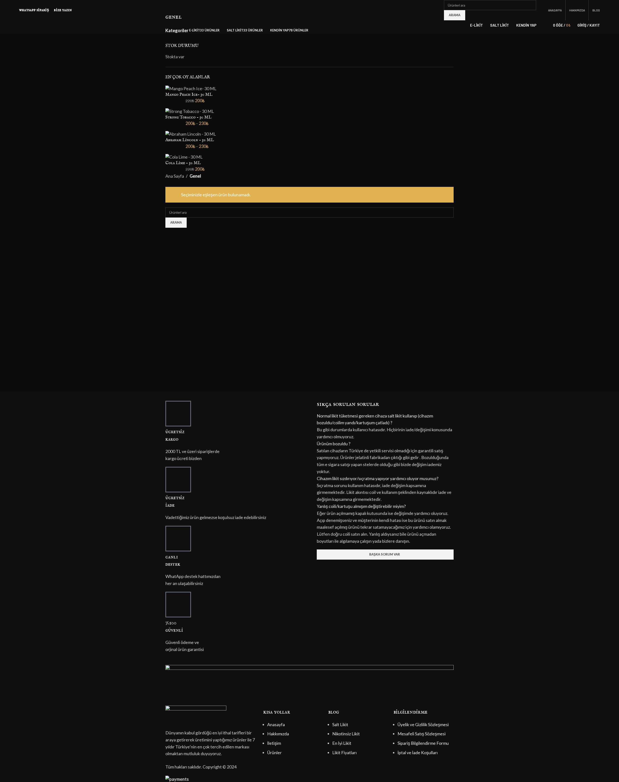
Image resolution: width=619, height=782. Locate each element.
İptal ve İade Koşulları (418, 752)
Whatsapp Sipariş (34, 10)
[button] (385, 419)
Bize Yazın (63, 10)
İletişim (274, 743)
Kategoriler (176, 30)
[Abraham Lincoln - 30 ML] (190, 133)
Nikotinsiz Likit (346, 733)
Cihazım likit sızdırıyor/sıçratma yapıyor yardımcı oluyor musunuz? (377, 478)
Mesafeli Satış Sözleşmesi (422, 733)
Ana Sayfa (174, 176)
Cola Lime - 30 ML (183, 163)
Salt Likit (340, 724)
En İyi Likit (341, 743)
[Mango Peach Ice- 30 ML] (190, 88)
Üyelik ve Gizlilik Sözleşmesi (423, 724)
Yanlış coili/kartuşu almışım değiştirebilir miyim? (361, 506)
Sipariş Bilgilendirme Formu (423, 743)
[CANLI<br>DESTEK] (178, 538)
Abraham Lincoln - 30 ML (189, 140)
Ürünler (274, 752)
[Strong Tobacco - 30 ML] (189, 110)
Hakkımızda (278, 733)
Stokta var (174, 56)
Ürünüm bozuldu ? (333, 443)
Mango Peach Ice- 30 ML (188, 94)
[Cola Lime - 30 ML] (184, 156)
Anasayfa (276, 724)
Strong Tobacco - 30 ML (188, 117)
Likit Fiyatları (344, 752)
